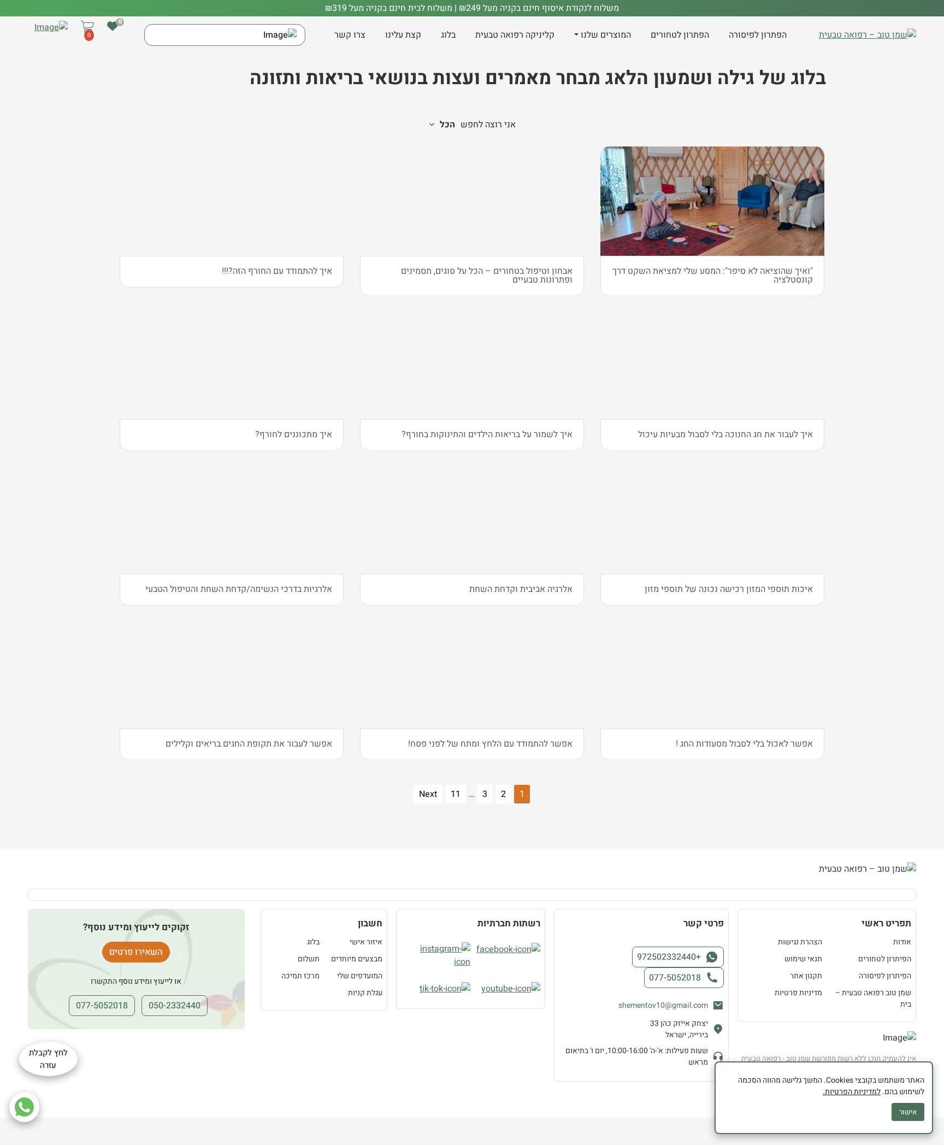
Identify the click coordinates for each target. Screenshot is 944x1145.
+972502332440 (669, 957)
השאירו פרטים (136, 952)
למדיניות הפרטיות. (852, 1091)
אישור (908, 1112)
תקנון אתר (806, 976)
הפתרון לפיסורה (758, 35)
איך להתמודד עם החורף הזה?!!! (277, 271)
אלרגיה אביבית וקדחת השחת (521, 589)
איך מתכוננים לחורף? (293, 434)
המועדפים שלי (359, 976)
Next (428, 794)
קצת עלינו (403, 35)
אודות (902, 942)
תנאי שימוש (803, 959)
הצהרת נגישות (800, 942)
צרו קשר (349, 35)
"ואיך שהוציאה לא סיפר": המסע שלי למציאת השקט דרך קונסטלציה (712, 275)
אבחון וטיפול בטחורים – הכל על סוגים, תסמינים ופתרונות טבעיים (487, 275)
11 (456, 794)
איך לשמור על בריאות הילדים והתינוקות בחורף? (487, 434)
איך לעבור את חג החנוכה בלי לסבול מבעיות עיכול (725, 434)
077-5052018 (675, 977)
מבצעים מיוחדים (356, 959)
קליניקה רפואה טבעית (514, 35)
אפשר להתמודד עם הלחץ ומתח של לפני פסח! (490, 743)
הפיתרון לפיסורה (885, 976)
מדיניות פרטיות (798, 993)
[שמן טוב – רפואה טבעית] (867, 35)
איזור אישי (366, 942)
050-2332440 (174, 1005)
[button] (87, 35)
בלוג (448, 35)
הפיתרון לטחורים (884, 959)
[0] (112, 26)
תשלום (309, 959)
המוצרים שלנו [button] (606, 35)
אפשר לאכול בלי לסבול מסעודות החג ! (744, 743)
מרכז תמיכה (300, 976)
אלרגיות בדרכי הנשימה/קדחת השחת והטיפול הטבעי (238, 589)
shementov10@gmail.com (663, 1005)
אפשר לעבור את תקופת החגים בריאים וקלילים (249, 743)
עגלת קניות (365, 993)
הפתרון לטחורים (680, 35)
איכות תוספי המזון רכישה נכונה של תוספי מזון (729, 589)
